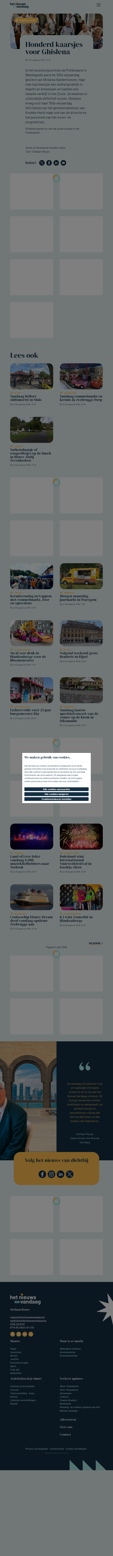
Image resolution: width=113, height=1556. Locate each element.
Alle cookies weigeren (56, 794)
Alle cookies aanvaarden (56, 789)
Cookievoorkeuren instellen (56, 798)
